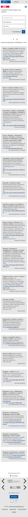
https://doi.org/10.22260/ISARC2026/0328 (14, 125)
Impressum (5, 509)
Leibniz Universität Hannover (16, 506)
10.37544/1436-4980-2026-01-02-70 (14, 344)
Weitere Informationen (15, 421)
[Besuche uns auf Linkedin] (16, 501)
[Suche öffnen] (26, 2)
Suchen (23, 31)
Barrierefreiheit (22, 509)
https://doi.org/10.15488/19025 (13, 403)
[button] (3, 481)
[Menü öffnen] (26, 7)
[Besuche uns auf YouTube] (12, 501)
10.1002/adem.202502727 (12, 327)
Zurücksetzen (17, 32)
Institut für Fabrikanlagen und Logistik (11, 11)
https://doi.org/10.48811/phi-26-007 (14, 380)
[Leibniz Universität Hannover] (6, 1)
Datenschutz (13, 509)
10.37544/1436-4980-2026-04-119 (14, 148)
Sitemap (14, 512)
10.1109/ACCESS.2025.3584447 (13, 442)
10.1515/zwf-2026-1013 (11, 76)
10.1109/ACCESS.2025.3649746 (13, 457)
